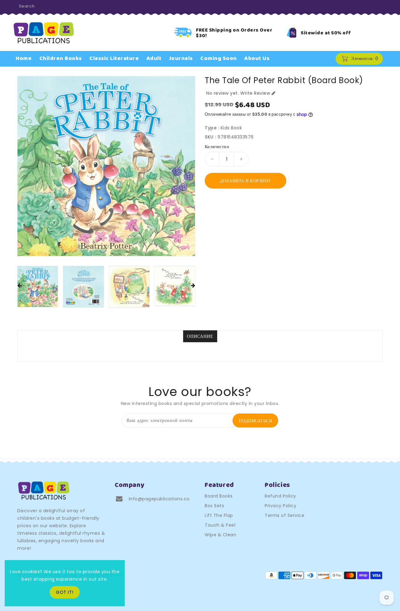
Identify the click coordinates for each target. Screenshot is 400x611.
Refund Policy (280, 496)
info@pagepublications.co (159, 499)
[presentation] (19, 286)
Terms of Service (284, 515)
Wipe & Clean (220, 535)
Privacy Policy (280, 506)
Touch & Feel (220, 525)
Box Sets (214, 506)
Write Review (255, 93)
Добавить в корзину (245, 181)
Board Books (219, 496)
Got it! (64, 592)
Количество (217, 146)
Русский (370, 7)
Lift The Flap (219, 515)
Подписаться (255, 421)
